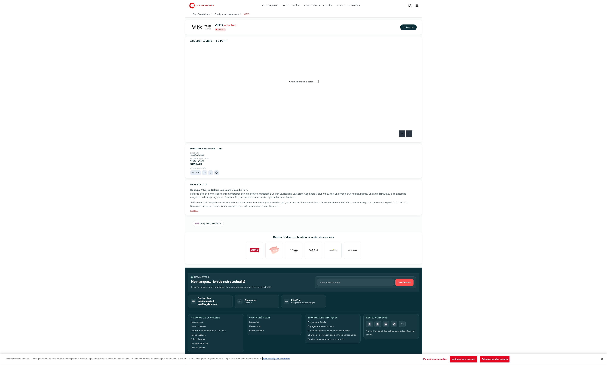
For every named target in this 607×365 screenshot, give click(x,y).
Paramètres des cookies (435, 359)
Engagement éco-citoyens (321, 326)
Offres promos (256, 330)
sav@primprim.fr (206, 301)
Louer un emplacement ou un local (208, 330)
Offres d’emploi (198, 339)
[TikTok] (394, 324)
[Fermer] (601, 359)
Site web (195, 173)
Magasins (254, 322)
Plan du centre (348, 5)
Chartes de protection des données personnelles (332, 335)
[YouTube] (386, 324)
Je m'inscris (404, 282)
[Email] (204, 172)
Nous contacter (198, 326)
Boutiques (270, 5)
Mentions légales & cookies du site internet (329, 330)
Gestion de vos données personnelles (326, 339)
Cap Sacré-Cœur (201, 14)
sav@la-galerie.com (207, 304)
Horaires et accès (318, 5)
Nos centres (197, 322)
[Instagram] (216, 172)
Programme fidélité (317, 322)
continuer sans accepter (463, 359)
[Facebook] (210, 172)
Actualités (290, 5)
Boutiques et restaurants (227, 14)
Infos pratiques (198, 335)
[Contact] (402, 324)
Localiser (410, 27)
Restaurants (255, 326)
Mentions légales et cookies (276, 358)
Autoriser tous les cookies (495, 359)
